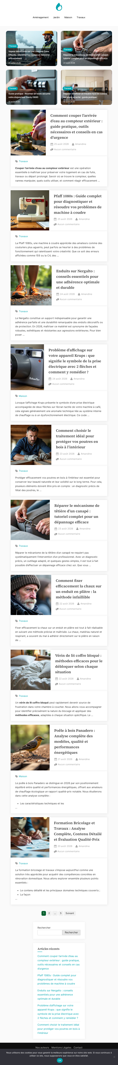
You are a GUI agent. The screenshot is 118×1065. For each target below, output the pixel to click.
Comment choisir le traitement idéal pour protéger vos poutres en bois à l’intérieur (58, 1028)
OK (59, 1060)
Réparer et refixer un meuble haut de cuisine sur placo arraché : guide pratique (85, 95)
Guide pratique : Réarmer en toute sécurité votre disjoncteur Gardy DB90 (29, 95)
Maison (68, 17)
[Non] (114, 1056)
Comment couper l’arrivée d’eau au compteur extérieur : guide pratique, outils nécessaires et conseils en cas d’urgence (76, 126)
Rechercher (44, 927)
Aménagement (41, 17)
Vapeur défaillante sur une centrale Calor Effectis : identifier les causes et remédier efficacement (29, 55)
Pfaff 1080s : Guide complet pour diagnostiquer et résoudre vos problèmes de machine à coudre (56, 979)
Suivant (70, 913)
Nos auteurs (42, 1047)
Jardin (56, 17)
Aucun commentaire (65, 150)
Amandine (80, 143)
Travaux (81, 17)
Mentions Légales (61, 1047)
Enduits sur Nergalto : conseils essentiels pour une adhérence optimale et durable (55, 994)
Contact (78, 1047)
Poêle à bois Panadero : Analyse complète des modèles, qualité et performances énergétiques (74, 741)
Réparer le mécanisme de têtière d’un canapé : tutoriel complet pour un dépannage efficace (86, 57)
